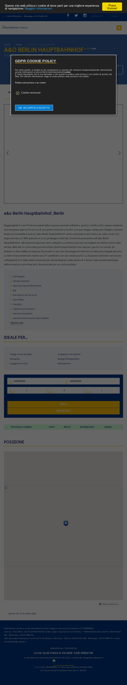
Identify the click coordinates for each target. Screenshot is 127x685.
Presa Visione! (112, 6)
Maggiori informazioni (38, 8)
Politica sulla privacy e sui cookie (30, 83)
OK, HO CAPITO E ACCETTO (34, 107)
